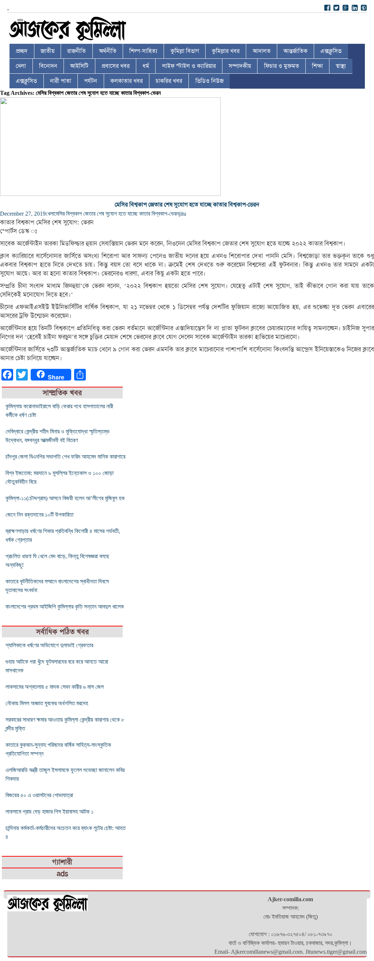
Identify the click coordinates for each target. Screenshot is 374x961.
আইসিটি (79, 66)
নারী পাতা (60, 81)
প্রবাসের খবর (116, 66)
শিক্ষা (317, 66)
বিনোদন (48, 66)
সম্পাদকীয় (240, 66)
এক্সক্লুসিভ (330, 51)
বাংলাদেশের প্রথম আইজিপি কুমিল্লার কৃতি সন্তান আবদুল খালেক (64, 606)
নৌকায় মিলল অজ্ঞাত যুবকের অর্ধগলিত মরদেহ (46, 703)
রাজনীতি (76, 51)
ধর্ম (145, 66)
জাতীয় (47, 51)
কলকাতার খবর (126, 81)
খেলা (21, 66)
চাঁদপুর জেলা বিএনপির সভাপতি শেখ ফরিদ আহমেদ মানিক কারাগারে (65, 457)
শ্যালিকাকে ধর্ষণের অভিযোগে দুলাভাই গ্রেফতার (49, 645)
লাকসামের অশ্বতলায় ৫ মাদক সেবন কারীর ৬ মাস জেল (54, 687)
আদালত (262, 51)
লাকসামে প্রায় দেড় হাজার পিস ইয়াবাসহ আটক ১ (49, 811)
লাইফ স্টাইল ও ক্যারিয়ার (189, 66)
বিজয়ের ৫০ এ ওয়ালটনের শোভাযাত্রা (39, 795)
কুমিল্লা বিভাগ (185, 51)
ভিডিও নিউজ (209, 81)
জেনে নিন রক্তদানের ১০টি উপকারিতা (39, 515)
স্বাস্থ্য (341, 66)
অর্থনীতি (108, 51)
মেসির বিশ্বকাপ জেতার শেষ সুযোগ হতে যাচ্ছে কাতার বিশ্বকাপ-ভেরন (187, 204)
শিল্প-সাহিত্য (143, 51)
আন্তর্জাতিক (295, 51)
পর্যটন (90, 81)
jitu (182, 214)
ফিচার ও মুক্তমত (281, 66)
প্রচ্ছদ (21, 51)
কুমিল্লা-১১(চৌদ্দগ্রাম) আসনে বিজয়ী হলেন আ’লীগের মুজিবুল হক (65, 498)
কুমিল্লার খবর (226, 51)
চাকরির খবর (169, 81)
